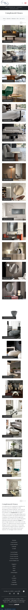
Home (6, 7)
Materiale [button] (13, 18)
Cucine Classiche (14, 556)
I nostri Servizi (14, 542)
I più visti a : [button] (22, 18)
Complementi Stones (14, 8)
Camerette (14, 582)
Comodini (14, 578)
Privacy (1, 609)
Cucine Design (14, 552)
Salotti (14, 566)
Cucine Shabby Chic (14, 560)
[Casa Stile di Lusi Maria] (5, 3)
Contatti (14, 548)
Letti (14, 576)
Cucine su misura (14, 558)
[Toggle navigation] (25, 3)
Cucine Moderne (14, 554)
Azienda (14, 540)
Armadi (14, 580)
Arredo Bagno (14, 572)
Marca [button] (4, 18)
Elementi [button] (9, 18)
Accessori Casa (12, 7)
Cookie (5, 609)
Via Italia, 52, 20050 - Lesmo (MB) (12, 591)
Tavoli (14, 568)
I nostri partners (14, 544)
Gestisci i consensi (12, 609)
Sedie (14, 570)
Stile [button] (17, 18)
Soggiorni (14, 564)
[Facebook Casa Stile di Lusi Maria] (14, 593)
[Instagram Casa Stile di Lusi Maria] (18, 593)
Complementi (19, 7)
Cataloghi (14, 546)
